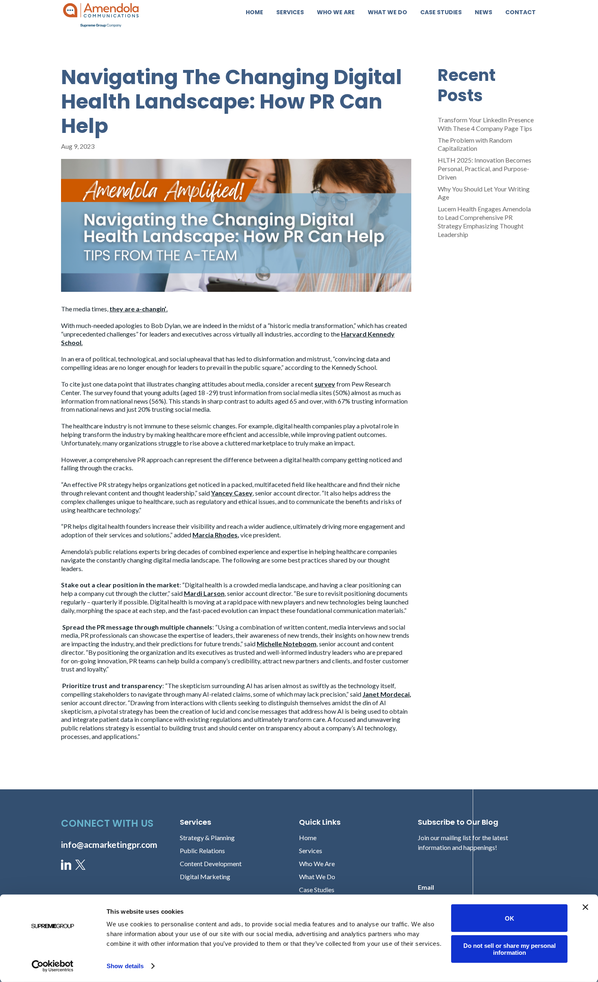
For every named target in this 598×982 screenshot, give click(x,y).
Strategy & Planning (207, 837)
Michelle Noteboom (286, 643)
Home (254, 12)
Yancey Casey (232, 493)
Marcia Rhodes (215, 535)
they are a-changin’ (137, 309)
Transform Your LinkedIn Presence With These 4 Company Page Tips (486, 124)
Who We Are (336, 12)
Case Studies (441, 12)
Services (290, 12)
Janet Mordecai (386, 694)
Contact (520, 12)
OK (509, 918)
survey (324, 384)
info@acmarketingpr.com (109, 844)
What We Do (387, 12)
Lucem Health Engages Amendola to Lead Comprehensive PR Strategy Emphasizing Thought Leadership (484, 221)
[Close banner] (585, 907)
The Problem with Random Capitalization (475, 144)
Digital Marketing (205, 876)
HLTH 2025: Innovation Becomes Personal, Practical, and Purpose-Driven (484, 168)
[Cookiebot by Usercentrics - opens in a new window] (52, 966)
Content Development (211, 863)
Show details (125, 965)
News (483, 12)
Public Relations (202, 850)
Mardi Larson (204, 593)
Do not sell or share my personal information (509, 949)
